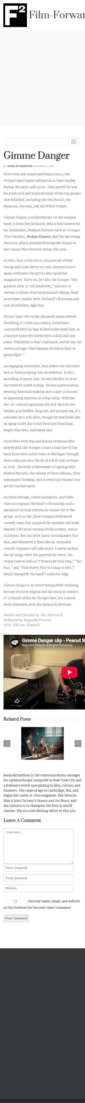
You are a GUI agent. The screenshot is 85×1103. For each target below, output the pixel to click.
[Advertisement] (42, 76)
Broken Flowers (38, 237)
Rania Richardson (19, 166)
